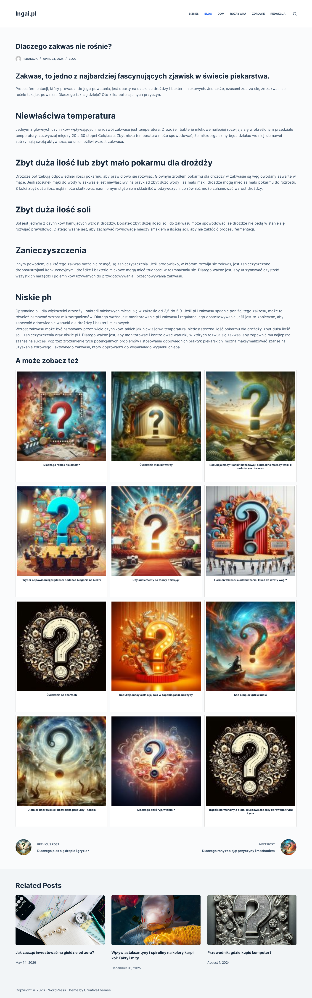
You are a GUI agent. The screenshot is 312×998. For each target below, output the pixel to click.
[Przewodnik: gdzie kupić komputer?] (251, 920)
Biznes (194, 13)
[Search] (294, 14)
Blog (208, 13)
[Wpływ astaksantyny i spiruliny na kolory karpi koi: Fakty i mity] (156, 920)
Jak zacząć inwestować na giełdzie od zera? (55, 952)
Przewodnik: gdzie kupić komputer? (239, 952)
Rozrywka (238, 13)
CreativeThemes (97, 990)
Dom (221, 13)
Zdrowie (258, 13)
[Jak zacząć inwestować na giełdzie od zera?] (60, 920)
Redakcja (278, 13)
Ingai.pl (26, 13)
